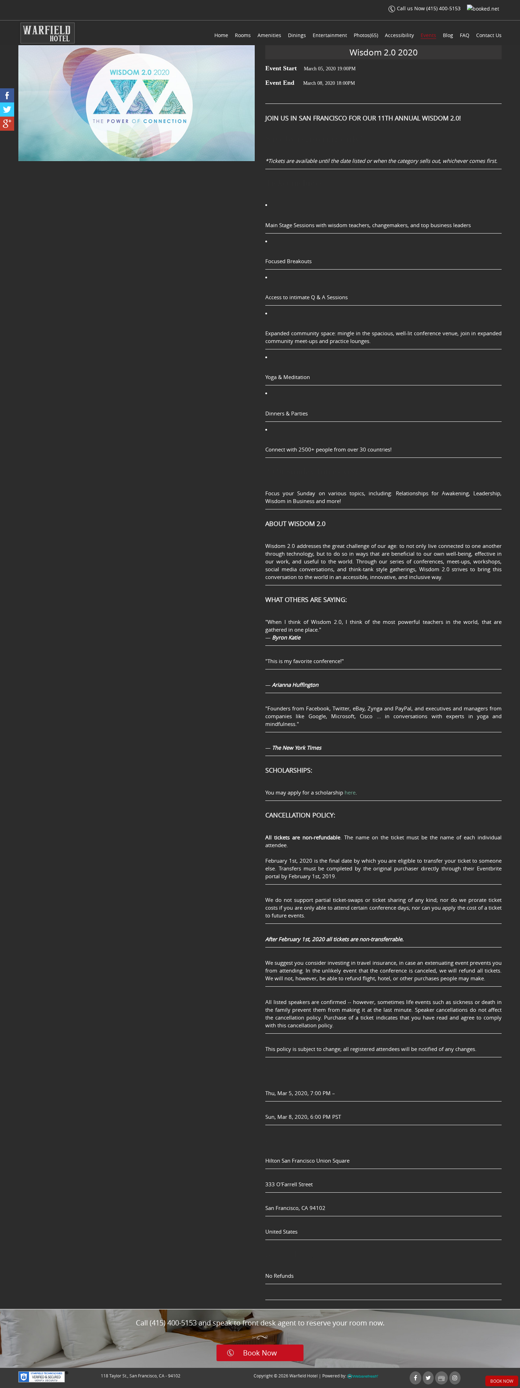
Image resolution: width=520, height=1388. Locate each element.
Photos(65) (366, 35)
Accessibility (399, 35)
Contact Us (489, 35)
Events (428, 35)
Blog (448, 35)
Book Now (260, 1353)
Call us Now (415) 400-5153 (429, 8)
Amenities (269, 35)
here (350, 792)
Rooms (243, 35)
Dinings (297, 35)
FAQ (464, 35)
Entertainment (330, 35)
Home (221, 35)
